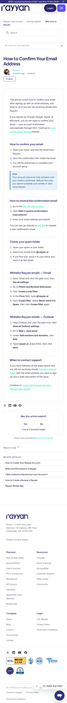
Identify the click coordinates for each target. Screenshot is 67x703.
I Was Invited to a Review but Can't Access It (26, 474)
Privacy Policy (43, 624)
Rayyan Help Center (13, 21)
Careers (10, 629)
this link (41, 225)
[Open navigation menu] (61, 8)
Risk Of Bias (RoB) (51, 1)
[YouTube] (19, 652)
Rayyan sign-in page (33, 206)
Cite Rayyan (42, 619)
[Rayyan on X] (4, 405)
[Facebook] (25, 652)
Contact (10, 640)
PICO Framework (14, 573)
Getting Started (34, 21)
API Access (11, 584)
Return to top (10, 447)
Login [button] (50, 8)
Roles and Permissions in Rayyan (20, 468)
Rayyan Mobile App (14, 486)
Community (42, 584)
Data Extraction (13, 568)
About (9, 619)
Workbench (11, 579)
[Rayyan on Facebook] (20, 405)
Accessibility (42, 568)
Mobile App (11, 604)
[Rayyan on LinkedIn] (9, 405)
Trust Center (12, 635)
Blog (8, 624)
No (41, 424)
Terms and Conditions (47, 629)
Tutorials (41, 558)
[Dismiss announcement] (63, 1)
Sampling (10, 589)
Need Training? (44, 563)
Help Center (42, 579)
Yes (25, 424)
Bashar (16, 70)
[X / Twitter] (7, 652)
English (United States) (17, 540)
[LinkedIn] (13, 652)
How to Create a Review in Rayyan (21, 480)
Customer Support (45, 573)
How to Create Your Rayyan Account (22, 463)
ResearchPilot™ (31, 1)
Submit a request (45, 438)
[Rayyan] (15, 8)
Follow (9, 79)
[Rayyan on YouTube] (15, 405)
